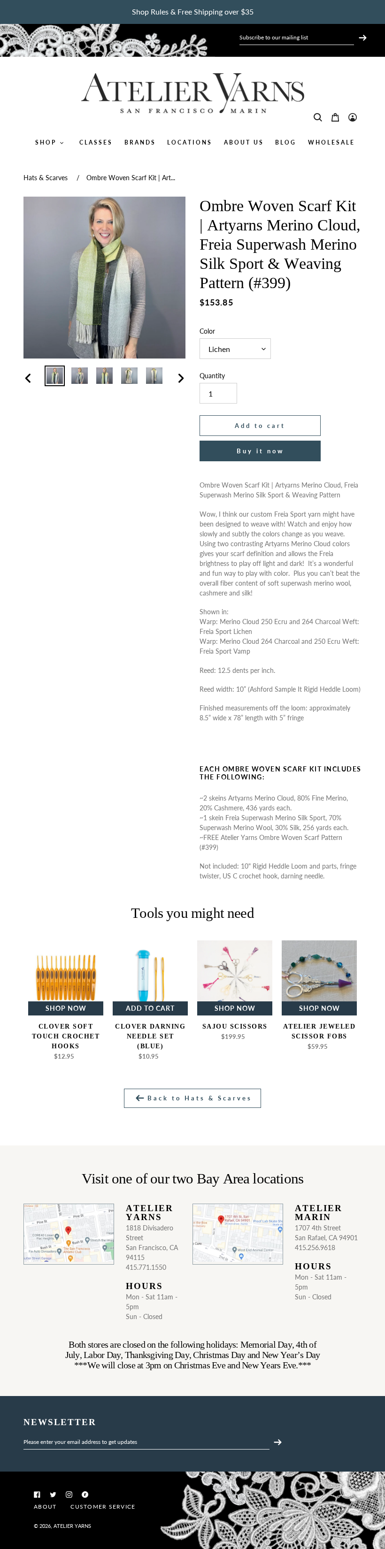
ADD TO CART (150, 1008)
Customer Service (102, 1506)
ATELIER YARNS (72, 1526)
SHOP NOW (66, 1008)
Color (207, 331)
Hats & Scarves (45, 178)
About (45, 1506)
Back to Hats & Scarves (198, 1098)
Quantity (212, 376)
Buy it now (260, 451)
